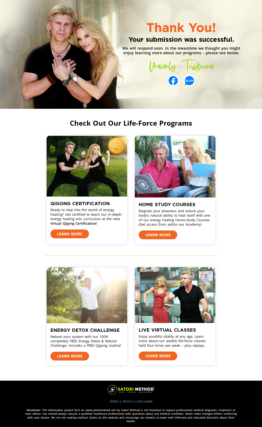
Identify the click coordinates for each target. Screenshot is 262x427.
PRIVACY (128, 401)
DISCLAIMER (144, 401)
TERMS (114, 401)
